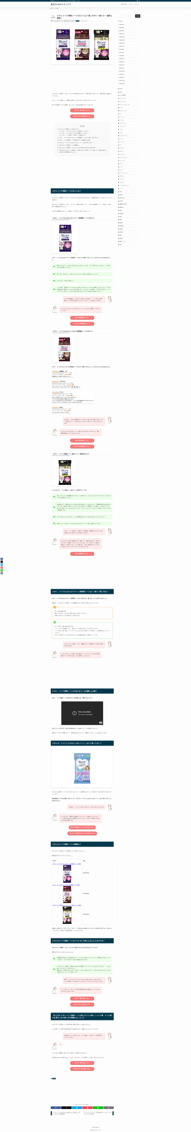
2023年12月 (122, 80)
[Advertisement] (82, 77)
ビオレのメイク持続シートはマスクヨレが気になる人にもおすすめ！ (77, 147)
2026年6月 (121, 27)
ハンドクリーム (123, 157)
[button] (56, 1107)
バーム (121, 163)
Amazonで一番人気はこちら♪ (82, 116)
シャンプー (122, 141)
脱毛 (120, 235)
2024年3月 (121, 77)
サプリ (121, 132)
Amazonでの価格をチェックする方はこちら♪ (82, 833)
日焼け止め (122, 197)
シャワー (121, 138)
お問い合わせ (95, 1127)
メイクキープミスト (124, 185)
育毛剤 (121, 232)
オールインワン (123, 110)
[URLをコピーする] (108, 1107)
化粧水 (121, 194)
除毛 (120, 244)
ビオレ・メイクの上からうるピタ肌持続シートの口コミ (75, 133)
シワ (120, 145)
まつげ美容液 (122, 95)
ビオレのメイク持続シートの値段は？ (69, 145)
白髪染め (121, 213)
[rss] (137, 1)
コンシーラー (122, 126)
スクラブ (121, 148)
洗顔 (120, 210)
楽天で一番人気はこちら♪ (82, 110)
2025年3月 (121, 61)
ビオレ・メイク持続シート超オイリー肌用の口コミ (74, 135)
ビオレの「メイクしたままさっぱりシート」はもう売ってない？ (76, 142)
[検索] (139, 1)
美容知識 (121, 225)
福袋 (120, 219)
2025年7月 (121, 52)
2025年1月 (121, 68)
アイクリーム (122, 98)
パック (121, 166)
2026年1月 (121, 33)
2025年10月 (122, 43)
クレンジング (122, 123)
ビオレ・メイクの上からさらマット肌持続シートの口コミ (75, 131)
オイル (121, 107)
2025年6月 (121, 55)
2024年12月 (122, 71)
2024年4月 (121, 74)
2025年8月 (121, 49)
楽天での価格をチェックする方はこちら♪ (82, 827)
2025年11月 (122, 40)
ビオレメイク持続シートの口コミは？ (69, 129)
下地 (120, 191)
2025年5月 (121, 58)
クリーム (121, 120)
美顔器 (121, 229)
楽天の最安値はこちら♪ (82, 317)
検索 (138, 16)
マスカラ (121, 182)
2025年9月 (121, 46)
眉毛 (120, 216)
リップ (121, 188)
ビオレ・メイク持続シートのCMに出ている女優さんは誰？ (75, 140)
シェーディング (123, 135)
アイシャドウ (122, 101)
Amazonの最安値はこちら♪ (82, 323)
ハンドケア (122, 160)
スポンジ (121, 151)
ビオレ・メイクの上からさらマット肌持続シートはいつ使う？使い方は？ (78, 137)
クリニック (122, 117)
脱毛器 (121, 238)
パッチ (121, 170)
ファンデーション (123, 173)
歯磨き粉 (121, 207)
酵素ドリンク (122, 241)
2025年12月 (122, 37)
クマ (120, 113)
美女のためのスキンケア (61, 4)
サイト (121, 129)
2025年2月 (121, 65)
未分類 (54, 1078)
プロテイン (122, 176)
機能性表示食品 (123, 204)
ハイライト (122, 154)
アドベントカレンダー (124, 104)
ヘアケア (121, 179)
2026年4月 (121, 30)
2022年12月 (122, 83)
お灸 (120, 92)
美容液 (121, 222)
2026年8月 (121, 24)
